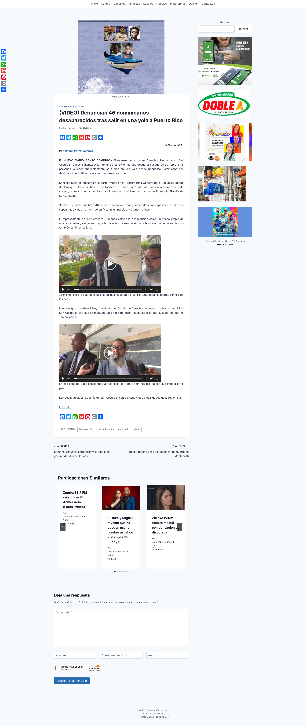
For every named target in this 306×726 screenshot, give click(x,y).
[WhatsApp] (4, 64)
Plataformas (178, 3)
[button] (110, 263)
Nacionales (66, 106)
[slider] (108, 289)
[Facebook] (4, 51)
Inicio (94, 3)
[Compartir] (4, 90)
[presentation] (121, 497)
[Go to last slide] (63, 527)
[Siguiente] (179, 527)
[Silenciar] (151, 289)
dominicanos (106, 429)
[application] (110, 264)
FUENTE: (65, 407)
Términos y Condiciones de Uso (153, 716)
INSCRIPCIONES (225, 244)
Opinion (193, 3)
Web (151, 655)
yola (137, 429)
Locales (148, 3)
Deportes (119, 3)
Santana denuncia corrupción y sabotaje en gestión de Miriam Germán (82, 451)
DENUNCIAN (68, 429)
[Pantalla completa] (157, 289)
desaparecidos (87, 429)
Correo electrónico (114, 655)
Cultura (105, 3)
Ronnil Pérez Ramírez (79, 151)
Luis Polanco (69, 128)
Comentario (64, 612)
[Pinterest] (4, 77)
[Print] (4, 83)
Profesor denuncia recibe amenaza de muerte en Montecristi (157, 451)
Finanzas (134, 3)
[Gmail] (4, 71)
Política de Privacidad (152, 713)
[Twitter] (4, 58)
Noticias (161, 3)
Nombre (61, 655)
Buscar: (225, 22)
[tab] (115, 571)
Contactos (208, 3)
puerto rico (124, 429)
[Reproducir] (63, 289)
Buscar (243, 29)
